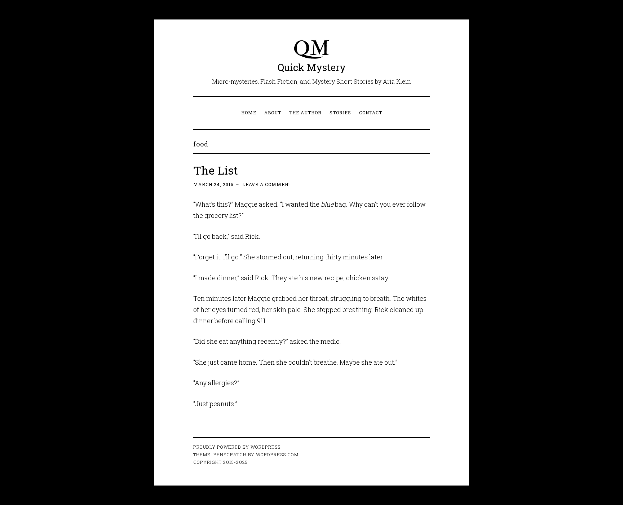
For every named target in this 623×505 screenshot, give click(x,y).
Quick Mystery (312, 67)
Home (248, 112)
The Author (305, 112)
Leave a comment (267, 184)
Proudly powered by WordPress (236, 447)
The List (215, 170)
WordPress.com (277, 454)
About (272, 112)
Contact (370, 112)
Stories (340, 112)
